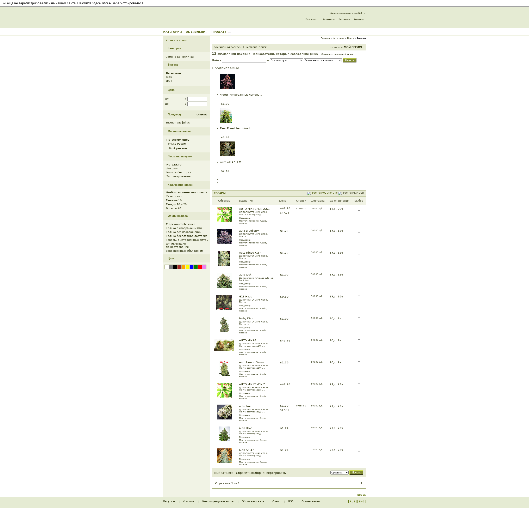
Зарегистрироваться (341, 13)
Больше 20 (173, 208)
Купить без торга (178, 172)
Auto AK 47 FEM (230, 162)
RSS (290, 501)
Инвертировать (274, 472)
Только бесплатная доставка (186, 235)
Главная (325, 38)
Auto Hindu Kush (250, 252)
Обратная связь (253, 501)
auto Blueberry (249, 230)
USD (169, 81)
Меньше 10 (174, 200)
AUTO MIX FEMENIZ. (252, 384)
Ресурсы (169, 501)
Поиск (350, 38)
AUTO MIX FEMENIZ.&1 (254, 208)
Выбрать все (224, 472)
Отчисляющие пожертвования (177, 245)
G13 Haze (245, 296)
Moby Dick (246, 318)
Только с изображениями (184, 228)
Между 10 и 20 (176, 204)
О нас (276, 501)
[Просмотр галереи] (351, 193)
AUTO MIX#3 (247, 340)
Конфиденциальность (218, 501)
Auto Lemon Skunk (251, 362)
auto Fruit (245, 406)
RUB (169, 77)
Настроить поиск (256, 47)
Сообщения (329, 19)
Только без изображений (183, 232)
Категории (172, 31)
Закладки (359, 19)
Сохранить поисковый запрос (337, 54)
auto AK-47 (246, 450)
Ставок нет (174, 196)
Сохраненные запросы (228, 47)
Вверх (361, 494)
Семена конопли (177, 56)
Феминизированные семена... (241, 94)
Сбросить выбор (248, 472)
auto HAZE (246, 428)
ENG (362, 501)
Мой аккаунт (312, 19)
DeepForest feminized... (236, 128)
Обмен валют (310, 501)
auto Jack (245, 274)
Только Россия (176, 143)
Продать (218, 31)
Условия (188, 501)
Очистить (202, 115)
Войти (361, 13)
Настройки (344, 19)
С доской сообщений (180, 224)
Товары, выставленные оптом (187, 239)
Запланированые (178, 176)
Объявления (196, 31)
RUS (352, 501)
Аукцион (172, 168)
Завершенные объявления (185, 250)
